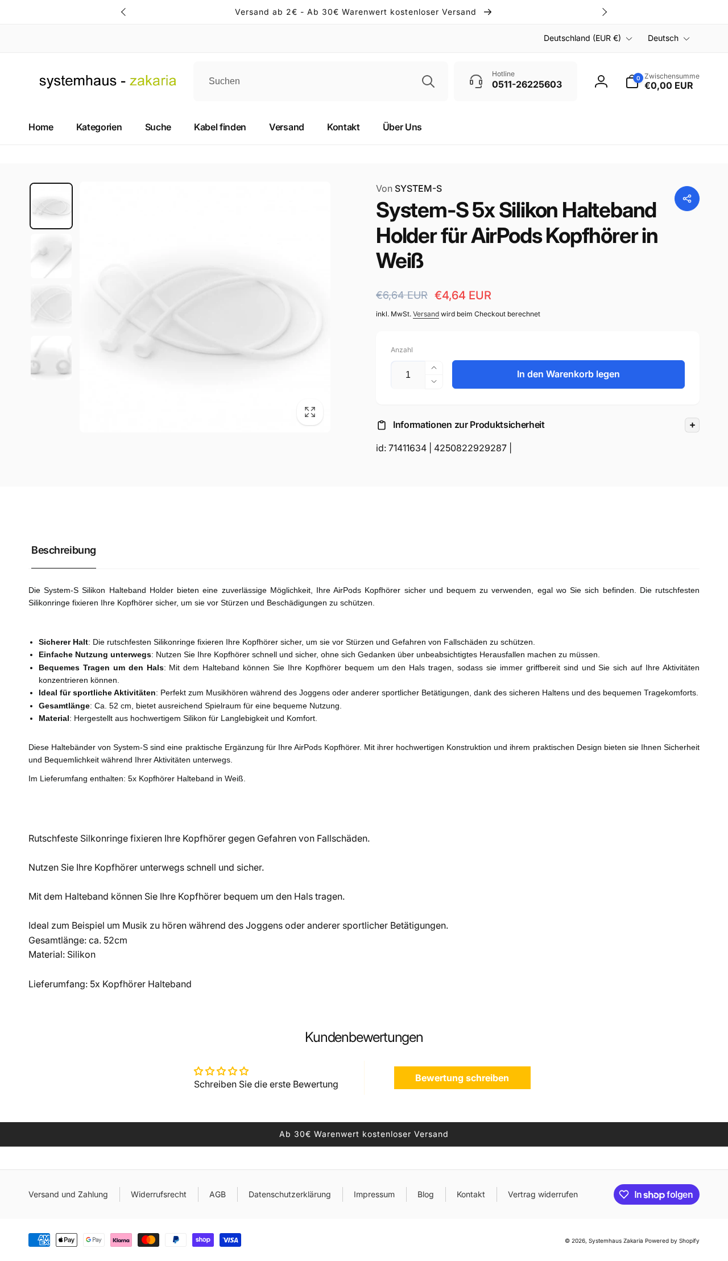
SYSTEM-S (409, 188)
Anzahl (402, 349)
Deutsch (663, 38)
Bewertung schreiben (462, 1077)
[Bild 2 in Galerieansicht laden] (51, 256)
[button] (538, 425)
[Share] (687, 198)
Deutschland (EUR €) (582, 38)
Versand (426, 314)
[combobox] (320, 81)
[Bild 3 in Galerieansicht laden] (51, 306)
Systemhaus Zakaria (616, 1240)
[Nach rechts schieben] (604, 12)
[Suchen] (428, 81)
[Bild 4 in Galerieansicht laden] (51, 358)
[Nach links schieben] (124, 12)
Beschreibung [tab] (63, 550)
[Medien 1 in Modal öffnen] (205, 307)
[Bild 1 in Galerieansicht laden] (51, 206)
